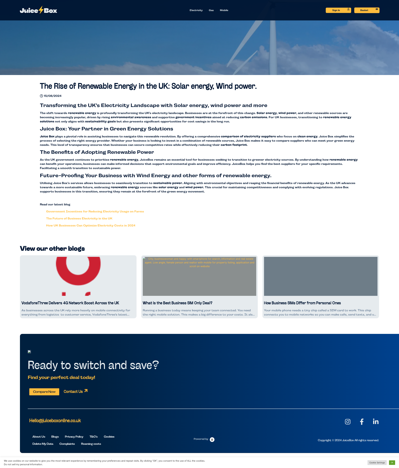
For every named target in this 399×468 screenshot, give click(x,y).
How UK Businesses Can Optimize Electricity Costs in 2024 (90, 225)
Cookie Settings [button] (377, 462)
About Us (38, 436)
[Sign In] (348, 9)
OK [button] (392, 462)
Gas (211, 10)
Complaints (67, 443)
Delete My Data (42, 443)
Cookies (109, 436)
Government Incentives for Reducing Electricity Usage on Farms (95, 211)
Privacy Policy (74, 436)
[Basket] (377, 9)
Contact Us (73, 392)
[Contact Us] (85, 390)
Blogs (55, 436)
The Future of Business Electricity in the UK (79, 218)
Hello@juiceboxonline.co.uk (55, 421)
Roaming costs (91, 443)
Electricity (196, 10)
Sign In (336, 10)
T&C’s (93, 436)
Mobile (224, 10)
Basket (364, 10)
